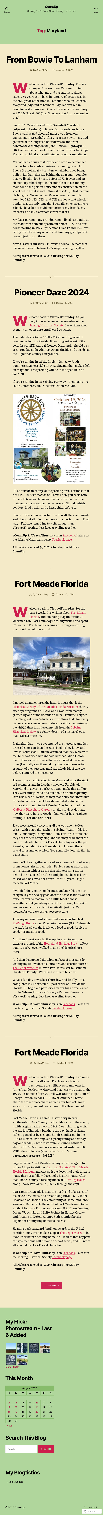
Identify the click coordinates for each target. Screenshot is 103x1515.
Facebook (69, 535)
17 (16, 1411)
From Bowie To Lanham (51, 59)
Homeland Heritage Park (60, 943)
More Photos (12, 1366)
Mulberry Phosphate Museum (32, 809)
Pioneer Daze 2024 (51, 292)
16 (9, 1411)
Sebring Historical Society (46, 325)
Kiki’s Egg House (23, 923)
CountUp (51, 6)
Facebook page (62, 540)
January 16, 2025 (64, 70)
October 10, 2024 (65, 594)
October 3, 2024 (64, 1063)
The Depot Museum (25, 968)
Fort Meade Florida (51, 583)
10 (16, 1407)
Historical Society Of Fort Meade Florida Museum (45, 707)
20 (36, 1411)
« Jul (9, 1425)
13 (37, 1407)
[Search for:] (20, 1449)
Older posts (51, 1285)
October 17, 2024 (64, 303)
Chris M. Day (42, 70)
